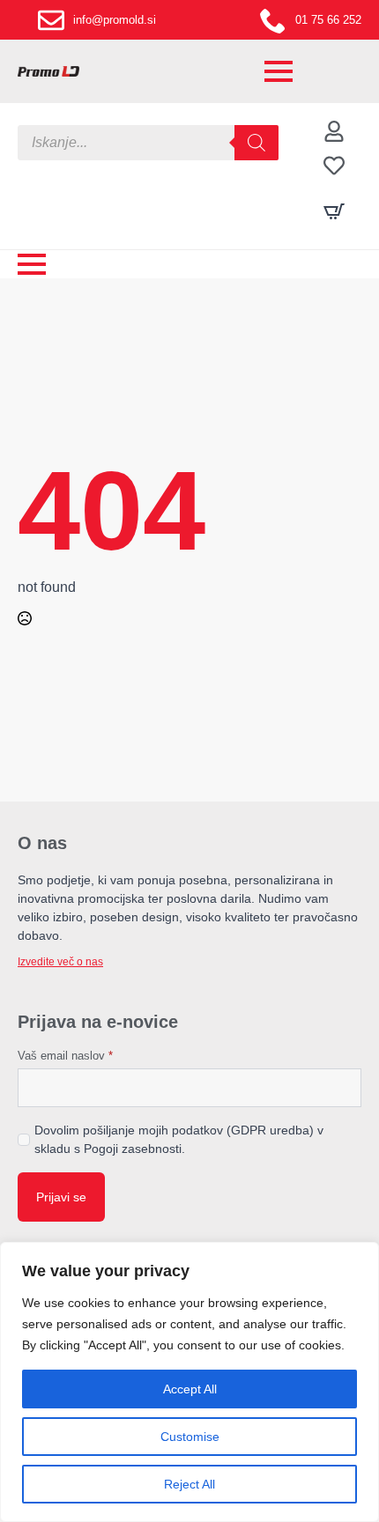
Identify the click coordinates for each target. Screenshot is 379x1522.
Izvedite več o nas (60, 962)
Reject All (189, 1484)
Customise (189, 1437)
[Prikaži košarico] (334, 211)
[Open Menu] (278, 71)
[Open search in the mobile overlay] (148, 142)
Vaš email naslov (65, 1055)
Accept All (190, 1389)
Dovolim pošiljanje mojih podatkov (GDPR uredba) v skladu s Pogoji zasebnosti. (178, 1139)
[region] (189, 1382)
